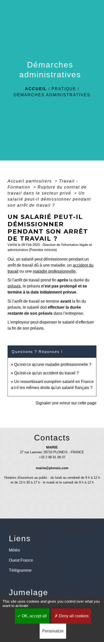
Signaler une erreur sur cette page (66, 403)
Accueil (36, 89)
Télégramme (20, 570)
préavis (14, 286)
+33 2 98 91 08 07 (52, 457)
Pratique (63, 89)
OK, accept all (34, 616)
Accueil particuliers (30, 181)
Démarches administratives (52, 95)
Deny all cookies (73, 616)
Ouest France (21, 560)
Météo (14, 550)
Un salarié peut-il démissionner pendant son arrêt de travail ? (49, 199)
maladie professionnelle (54, 271)
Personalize (53, 631)
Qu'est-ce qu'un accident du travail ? (46, 373)
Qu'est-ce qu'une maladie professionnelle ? (52, 364)
